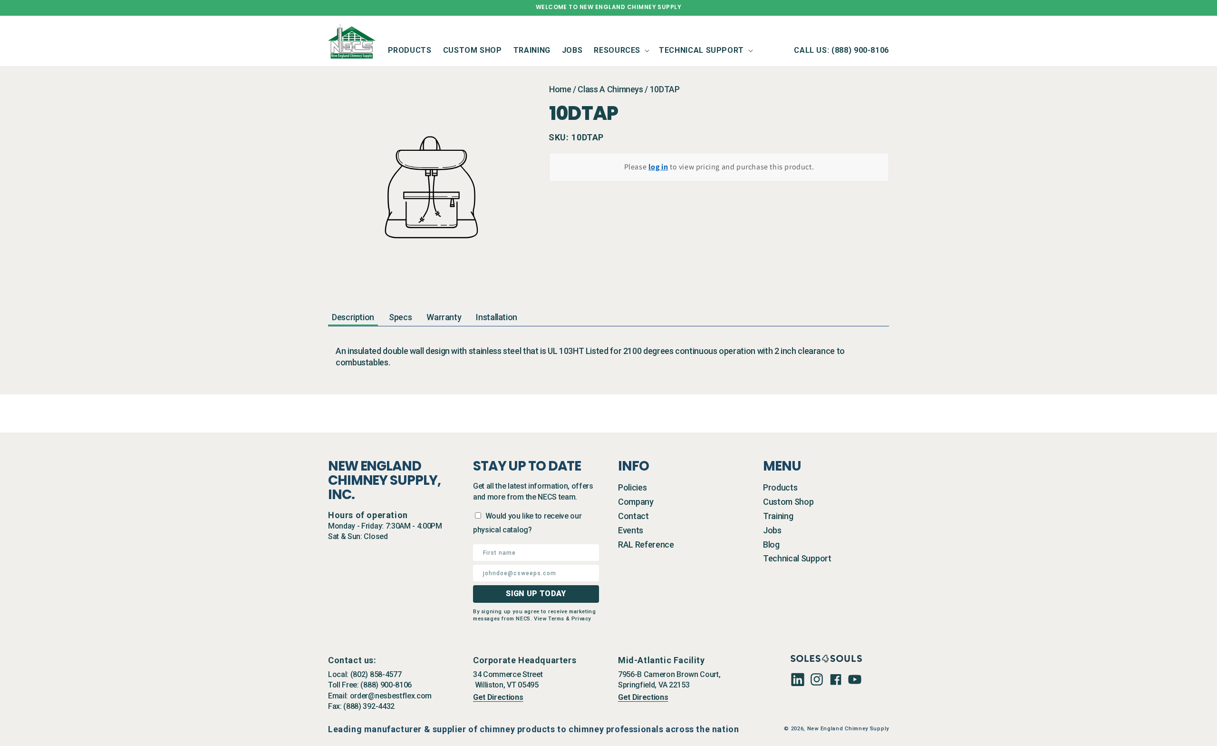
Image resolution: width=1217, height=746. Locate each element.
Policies (632, 487)
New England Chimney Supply (848, 729)
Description (353, 317)
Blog (771, 545)
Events (630, 530)
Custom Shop (788, 502)
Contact (633, 516)
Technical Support (797, 558)
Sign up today (536, 593)
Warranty (443, 317)
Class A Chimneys (610, 89)
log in (658, 167)
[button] (620, 50)
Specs (400, 317)
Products (780, 487)
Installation (496, 317)
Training (778, 516)
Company (636, 502)
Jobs (772, 530)
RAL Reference (646, 545)
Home (560, 89)
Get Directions (498, 697)
